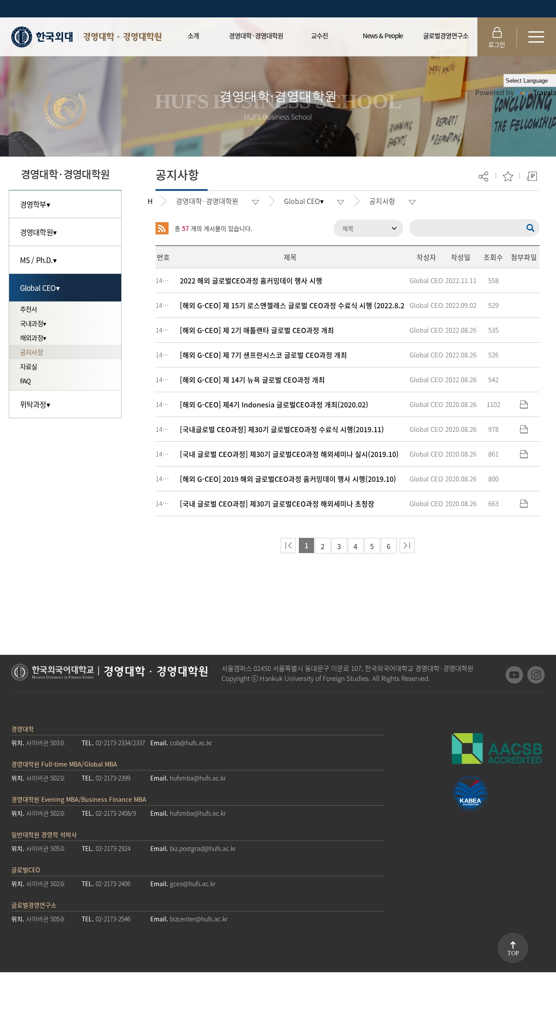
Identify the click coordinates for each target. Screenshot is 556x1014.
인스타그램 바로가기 (536, 675)
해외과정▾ (33, 338)
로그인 (496, 44)
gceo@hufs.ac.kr (192, 883)
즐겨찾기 (508, 176)
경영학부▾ (35, 204)
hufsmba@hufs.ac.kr (198, 778)
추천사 (28, 309)
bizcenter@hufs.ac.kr (199, 918)
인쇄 (532, 176)
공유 (484, 176)
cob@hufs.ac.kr (191, 742)
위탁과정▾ (35, 404)
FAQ (25, 381)
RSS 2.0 (162, 228)
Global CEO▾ (40, 287)
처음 (288, 545)
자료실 (28, 366)
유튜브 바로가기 (514, 675)
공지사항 (31, 352)
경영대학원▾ (38, 232)
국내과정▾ (33, 323)
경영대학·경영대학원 (122, 36)
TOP (513, 953)
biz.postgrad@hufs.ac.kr (203, 848)
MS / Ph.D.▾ (38, 259)
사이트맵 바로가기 (536, 37)
